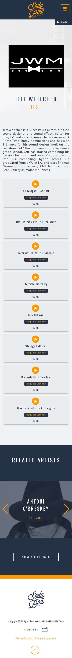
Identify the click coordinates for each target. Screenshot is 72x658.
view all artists (36, 557)
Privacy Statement (45, 638)
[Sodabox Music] (36, 9)
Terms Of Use (23, 638)
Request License (36, 197)
